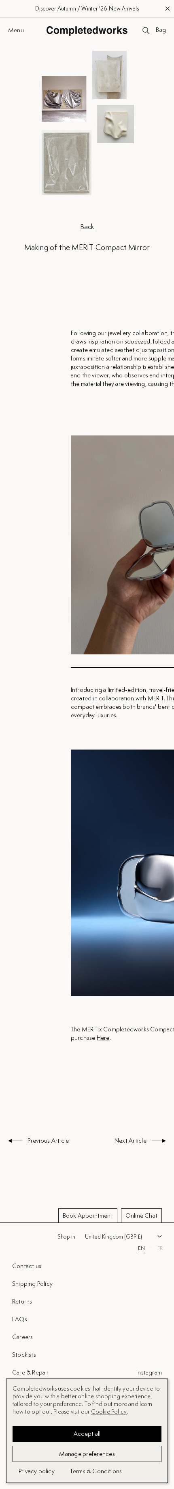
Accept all (87, 1433)
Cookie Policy (109, 1411)
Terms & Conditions (96, 1471)
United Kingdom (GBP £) (113, 1236)
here (103, 1038)
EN (141, 1248)
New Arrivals (124, 8)
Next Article (131, 1141)
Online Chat (141, 1215)
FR (160, 1248)
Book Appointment (88, 1215)
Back (87, 226)
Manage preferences (87, 1454)
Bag (161, 30)
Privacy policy (37, 1471)
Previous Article (47, 1141)
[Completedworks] (87, 30)
